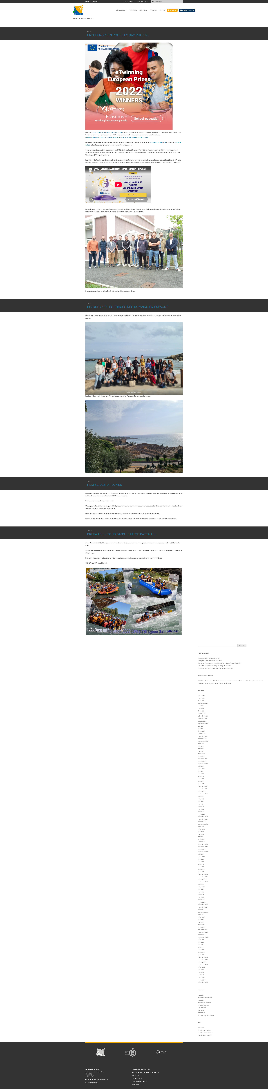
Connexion (201, 1028)
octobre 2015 (202, 962)
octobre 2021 (202, 791)
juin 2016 (201, 942)
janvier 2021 (201, 814)
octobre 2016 (202, 935)
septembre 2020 (203, 824)
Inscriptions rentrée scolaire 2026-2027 (210, 661)
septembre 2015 (203, 965)
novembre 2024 (202, 718)
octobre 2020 (202, 821)
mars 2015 (201, 977)
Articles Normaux (203, 1005)
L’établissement (121, 10)
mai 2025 (201, 708)
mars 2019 (201, 867)
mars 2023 (201, 751)
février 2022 (201, 781)
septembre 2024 (203, 723)
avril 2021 (201, 806)
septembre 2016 (203, 937)
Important (201, 1010)
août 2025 (201, 706)
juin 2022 (201, 771)
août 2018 (201, 884)
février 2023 (201, 754)
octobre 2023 (202, 738)
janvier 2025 (201, 713)
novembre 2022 (202, 759)
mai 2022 (201, 774)
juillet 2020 (201, 829)
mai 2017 (201, 922)
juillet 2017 (201, 917)
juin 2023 (201, 746)
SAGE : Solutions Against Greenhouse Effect (107, 132)
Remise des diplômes (104, 484)
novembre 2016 (202, 932)
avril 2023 (201, 748)
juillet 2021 (201, 799)
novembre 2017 (202, 907)
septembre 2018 (203, 882)
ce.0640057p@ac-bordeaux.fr (98, 1080)
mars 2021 (201, 809)
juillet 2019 (201, 857)
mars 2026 (201, 698)
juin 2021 (201, 801)
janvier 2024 (201, 733)
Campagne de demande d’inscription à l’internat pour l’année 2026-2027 (219, 663)
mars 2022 (201, 779)
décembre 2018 (203, 874)
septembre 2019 (203, 852)
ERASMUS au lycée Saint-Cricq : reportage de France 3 (214, 666)
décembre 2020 (203, 816)
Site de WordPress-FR (204, 1035)
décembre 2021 (203, 786)
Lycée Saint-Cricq (78, 10)
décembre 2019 (203, 844)
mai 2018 (201, 892)
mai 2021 (201, 804)
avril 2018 (201, 894)
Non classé (201, 1012)
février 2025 (201, 711)
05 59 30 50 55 (129, 1)
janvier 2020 (201, 842)
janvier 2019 (201, 872)
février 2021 (201, 811)
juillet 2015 (201, 967)
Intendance (153, 10)
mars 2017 (201, 924)
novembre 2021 (202, 789)
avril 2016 (201, 947)
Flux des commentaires (205, 1033)
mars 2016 (201, 950)
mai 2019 (201, 862)
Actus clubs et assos (204, 1002)
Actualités (201, 1000)
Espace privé (137, 1078)
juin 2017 (201, 919)
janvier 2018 (201, 902)
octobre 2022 (202, 761)
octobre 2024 (202, 721)
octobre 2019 (202, 849)
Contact (163, 10)
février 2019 (201, 869)
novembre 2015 (202, 960)
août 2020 (201, 826)
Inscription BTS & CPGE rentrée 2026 (209, 658)
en (138, 1)
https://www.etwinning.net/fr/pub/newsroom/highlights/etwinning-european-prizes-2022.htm (116, 137)
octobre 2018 (202, 879)
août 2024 (201, 726)
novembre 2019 (202, 847)
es (147, 1)
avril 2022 (201, 776)
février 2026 (201, 701)
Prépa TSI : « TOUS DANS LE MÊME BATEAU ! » (121, 534)
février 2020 (201, 839)
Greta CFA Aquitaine (91, 1)
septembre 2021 (203, 794)
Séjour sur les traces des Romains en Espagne (127, 306)
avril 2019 (201, 864)
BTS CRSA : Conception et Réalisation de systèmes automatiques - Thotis (220, 681)
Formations (133, 10)
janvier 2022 (201, 784)
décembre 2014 (203, 982)
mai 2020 (201, 834)
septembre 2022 (203, 764)
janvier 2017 (201, 927)
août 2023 (201, 743)
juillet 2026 (201, 696)
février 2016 (201, 952)
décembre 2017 (203, 904)
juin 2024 (201, 728)
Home (89, 31)
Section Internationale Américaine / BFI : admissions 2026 (215, 668)
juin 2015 (201, 970)
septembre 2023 (203, 741)
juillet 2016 (201, 940)
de (144, 1)
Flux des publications (204, 1030)
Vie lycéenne (143, 10)
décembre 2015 (203, 957)
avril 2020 (201, 836)
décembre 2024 (203, 716)
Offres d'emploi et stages (206, 1015)
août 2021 (201, 796)
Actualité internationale (205, 997)
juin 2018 (201, 889)
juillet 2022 (201, 769)
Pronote (135, 1075)
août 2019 (201, 854)
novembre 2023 (202, 736)
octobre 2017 (202, 909)
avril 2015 (201, 975)
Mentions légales (139, 1081)
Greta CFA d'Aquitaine (141, 1069)
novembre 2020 (202, 819)
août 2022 (201, 766)
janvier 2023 (201, 756)
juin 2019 (201, 859)
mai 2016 (201, 945)
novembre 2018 (202, 877)
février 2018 (201, 899)
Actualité (201, 995)
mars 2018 (201, 897)
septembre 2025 (203, 703)
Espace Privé (202, 1007)
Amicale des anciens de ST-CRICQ (145, 1072)
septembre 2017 (203, 912)
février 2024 (201, 731)
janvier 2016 (201, 955)
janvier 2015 (201, 980)
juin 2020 (201, 831)
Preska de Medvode (159, 142)
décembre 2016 (203, 930)
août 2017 (201, 914)
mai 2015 (201, 972)
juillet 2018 (201, 887)
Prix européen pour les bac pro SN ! (118, 35)
